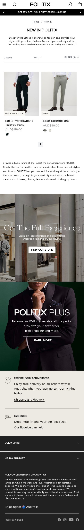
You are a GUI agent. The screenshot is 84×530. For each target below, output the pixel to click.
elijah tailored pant (56, 121)
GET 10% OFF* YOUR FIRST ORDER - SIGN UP (42, 12)
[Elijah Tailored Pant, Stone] (50, 130)
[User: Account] (70, 4)
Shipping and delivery (29, 399)
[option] (59, 94)
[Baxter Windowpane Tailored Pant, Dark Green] (7, 134)
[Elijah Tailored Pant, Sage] (45, 130)
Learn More (41, 340)
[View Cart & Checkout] (79, 5)
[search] (14, 4)
